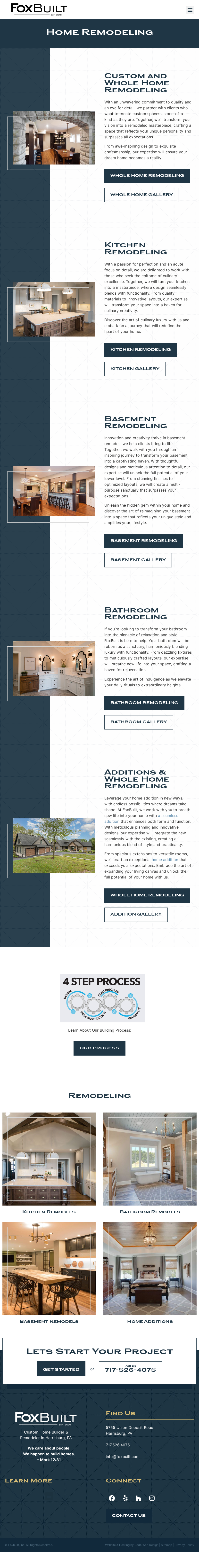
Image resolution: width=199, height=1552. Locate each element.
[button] (190, 10)
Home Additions (150, 1322)
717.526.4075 (118, 1444)
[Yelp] (125, 1498)
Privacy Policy (184, 1545)
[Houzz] (139, 1498)
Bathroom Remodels (150, 1212)
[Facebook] (112, 1498)
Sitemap (166, 1545)
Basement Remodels (49, 1322)
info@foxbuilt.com (123, 1456)
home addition (165, 859)
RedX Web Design (146, 1545)
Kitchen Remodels (49, 1212)
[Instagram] (152, 1498)
